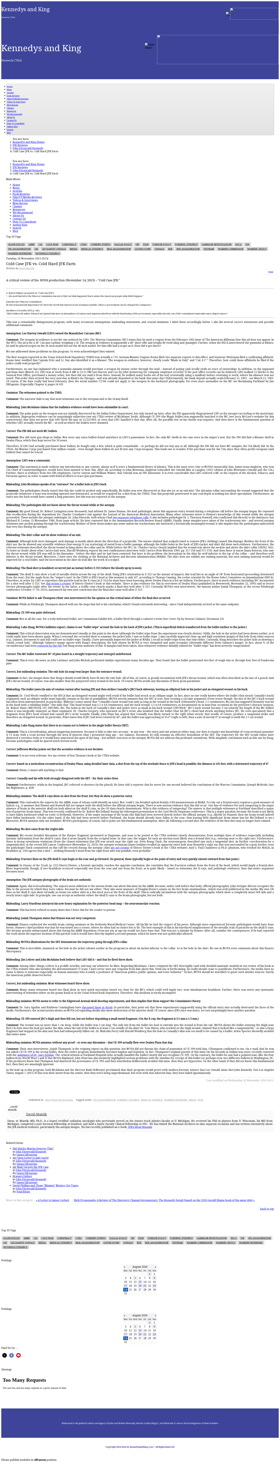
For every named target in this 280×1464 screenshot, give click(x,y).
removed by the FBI (49, 645)
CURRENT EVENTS (101, 244)
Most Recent (12, 105)
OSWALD (159, 249)
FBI (137, 244)
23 (154, 1285)
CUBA (83, 244)
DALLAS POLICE (123, 244)
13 (140, 1281)
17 (125, 1285)
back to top (267, 1208)
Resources (11, 111)
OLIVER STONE (143, 249)
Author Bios (12, 127)
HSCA (238, 244)
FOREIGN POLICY (161, 244)
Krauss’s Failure (22, 1176)
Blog (9, 133)
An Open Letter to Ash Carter (31, 1157)
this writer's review (58, 583)
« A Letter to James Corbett (52, 1200)
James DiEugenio (27, 1154)
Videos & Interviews (16, 102)
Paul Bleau (23, 1191)
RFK (170, 249)
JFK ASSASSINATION (19, 249)
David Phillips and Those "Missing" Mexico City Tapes (45, 1185)
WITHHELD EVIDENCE (47, 253)
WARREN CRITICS (257, 249)
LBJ (36, 249)
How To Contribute (15, 123)
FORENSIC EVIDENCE (186, 244)
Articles (10, 93)
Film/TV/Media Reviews (18, 99)
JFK (247, 244)
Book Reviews (13, 96)
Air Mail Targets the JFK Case (31, 1167)
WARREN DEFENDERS (20, 253)
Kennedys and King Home (29, 142)
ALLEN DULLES (16, 244)
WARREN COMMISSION (230, 249)
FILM (146, 244)
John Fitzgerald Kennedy (28, 148)
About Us (11, 117)
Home (10, 87)
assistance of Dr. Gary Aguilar (35, 1055)
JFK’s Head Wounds (140, 1127)
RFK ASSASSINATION (188, 249)
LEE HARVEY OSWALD (54, 249)
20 (140, 1285)
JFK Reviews (20, 145)
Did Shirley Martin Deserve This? (33, 1148)
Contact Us (12, 120)
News (9, 90)
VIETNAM (209, 249)
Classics (10, 108)
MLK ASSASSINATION (119, 249)
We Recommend (14, 114)
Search (10, 130)
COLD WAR (52, 244)
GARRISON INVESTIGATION (217, 244)
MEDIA (73, 249)
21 (144, 1285)
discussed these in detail (97, 1007)
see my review (120, 847)
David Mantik (26, 268)
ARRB (32, 244)
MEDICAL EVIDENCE (92, 249)
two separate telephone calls (130, 517)
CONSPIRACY (69, 244)
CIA (40, 244)
